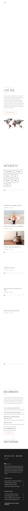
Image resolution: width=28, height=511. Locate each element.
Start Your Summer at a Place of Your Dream (13, 289)
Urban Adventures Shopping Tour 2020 (13, 205)
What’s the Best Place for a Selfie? (12, 497)
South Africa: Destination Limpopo (12, 486)
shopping (7, 180)
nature (15, 180)
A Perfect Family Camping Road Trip (12, 247)
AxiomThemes (7, 503)
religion (7, 185)
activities (18, 171)
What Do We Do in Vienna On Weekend (12, 481)
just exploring (9, 171)
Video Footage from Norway (10, 482)
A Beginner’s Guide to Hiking (10, 484)
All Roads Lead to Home (9, 267)
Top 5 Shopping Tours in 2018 (11, 495)
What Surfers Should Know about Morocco (14, 226)
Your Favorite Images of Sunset (11, 494)
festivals (7, 176)
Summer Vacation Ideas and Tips (11, 499)
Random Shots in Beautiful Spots (11, 310)
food (15, 176)
